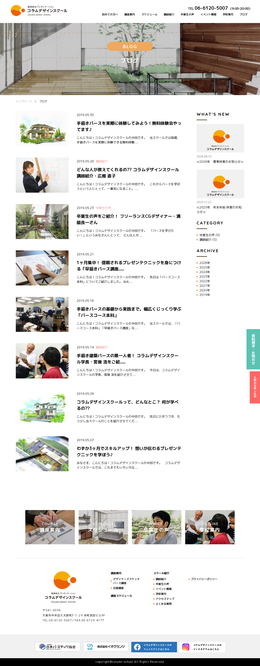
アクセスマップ (165, 599)
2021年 (204, 286)
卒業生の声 (187, 14)
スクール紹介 (161, 573)
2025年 (204, 267)
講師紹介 (169, 14)
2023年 (204, 276)
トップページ (24, 101)
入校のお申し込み (255, 386)
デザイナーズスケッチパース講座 (126, 581)
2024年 (204, 272)
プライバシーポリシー (204, 579)
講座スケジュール (121, 596)
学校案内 (228, 14)
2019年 (204, 295)
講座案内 (129, 14)
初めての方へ (110, 14)
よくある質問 (164, 604)
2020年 (204, 290)
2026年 (204, 263)
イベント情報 (208, 14)
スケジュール (149, 14)
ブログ (244, 14)
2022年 (204, 281)
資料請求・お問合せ (253, 349)
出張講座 (118, 588)
